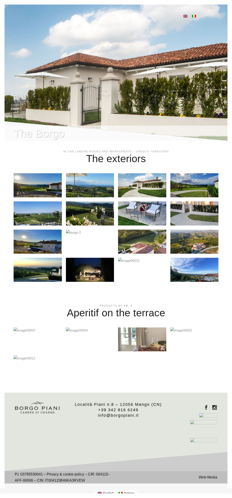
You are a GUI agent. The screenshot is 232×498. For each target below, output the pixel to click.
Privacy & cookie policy (65, 474)
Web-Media (208, 477)
